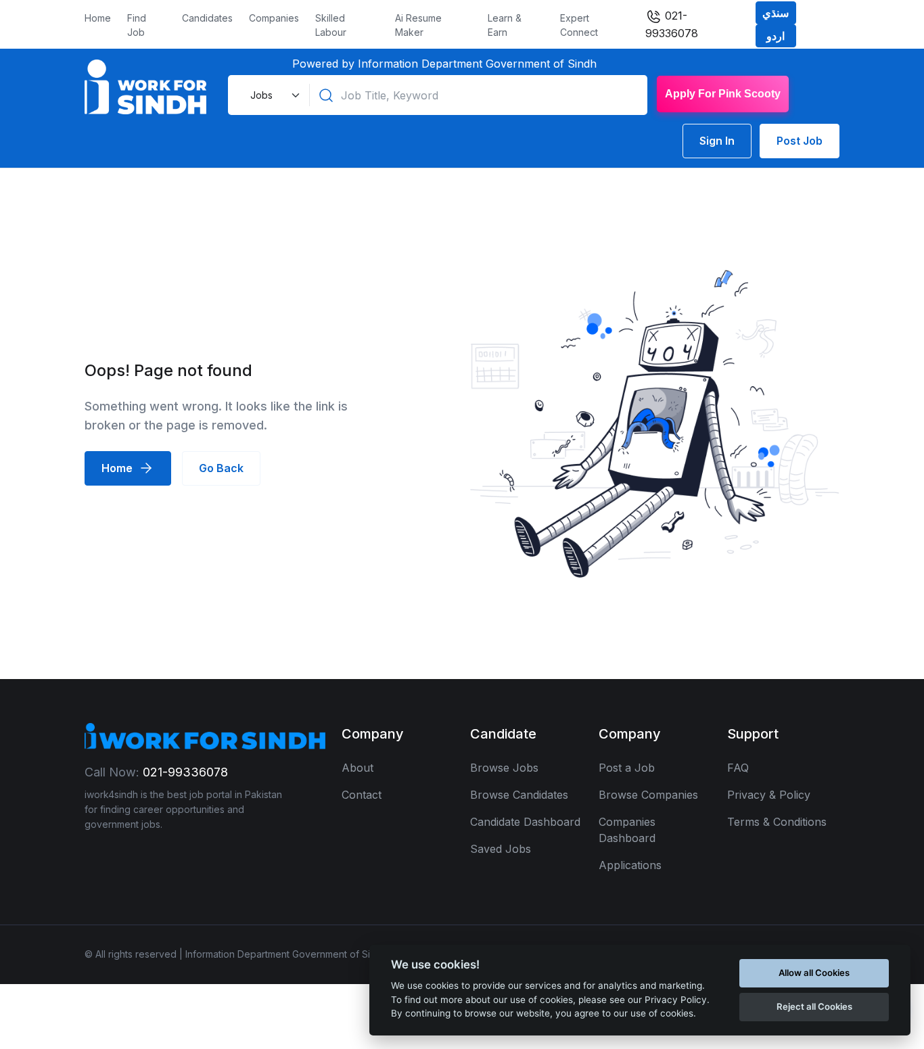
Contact (362, 794)
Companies (274, 18)
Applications (630, 865)
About (357, 767)
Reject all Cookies (814, 1006)
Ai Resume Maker (418, 25)
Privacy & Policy (768, 794)
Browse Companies (648, 794)
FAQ (738, 767)
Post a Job (627, 767)
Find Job (136, 25)
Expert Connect (579, 25)
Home (98, 18)
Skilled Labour (330, 25)
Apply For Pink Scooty (723, 93)
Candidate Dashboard (525, 822)
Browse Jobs (504, 767)
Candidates (207, 18)
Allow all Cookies (814, 972)
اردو (775, 36)
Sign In (717, 140)
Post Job (800, 140)
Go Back (221, 468)
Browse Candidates (519, 794)
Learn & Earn (505, 25)
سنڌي (775, 13)
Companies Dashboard (627, 830)
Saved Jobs (500, 849)
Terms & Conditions (777, 822)
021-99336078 (671, 24)
